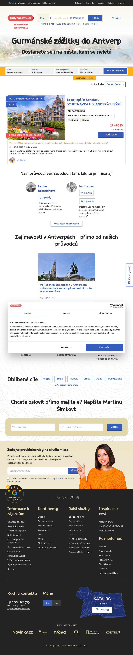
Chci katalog (102, 609)
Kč (47, 603)
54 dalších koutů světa (67, 385)
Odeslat (114, 427)
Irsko (87, 379)
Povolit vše (104, 347)
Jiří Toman (21, 160)
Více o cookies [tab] (105, 313)
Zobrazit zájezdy (115, 71)
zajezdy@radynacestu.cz (18, 609)
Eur (56, 603)
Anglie (46, 379)
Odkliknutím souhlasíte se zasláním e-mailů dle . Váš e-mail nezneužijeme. (40, 480)
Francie (74, 379)
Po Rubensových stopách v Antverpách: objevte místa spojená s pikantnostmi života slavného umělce (66, 288)
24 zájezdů (87, 201)
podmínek (59, 478)
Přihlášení (116, 18)
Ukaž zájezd (111, 135)
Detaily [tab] (66, 313)
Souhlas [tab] (27, 313)
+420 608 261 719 (65, 23)
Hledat (95, 18)
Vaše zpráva (17, 424)
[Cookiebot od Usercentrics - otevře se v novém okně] (111, 306)
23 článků (86, 192)
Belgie (86, 120)
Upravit (64, 347)
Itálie (99, 379)
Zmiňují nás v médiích (66, 625)
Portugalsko (115, 379)
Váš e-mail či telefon (69, 424)
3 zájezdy (45, 197)
